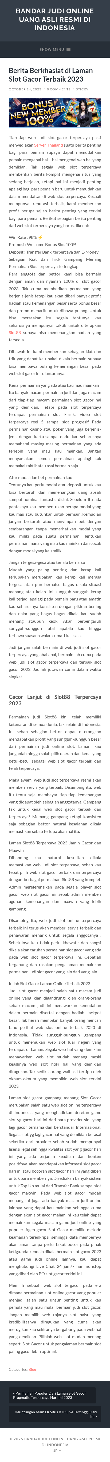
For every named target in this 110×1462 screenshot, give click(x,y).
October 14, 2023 (25, 89)
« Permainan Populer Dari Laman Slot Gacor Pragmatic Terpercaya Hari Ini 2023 (49, 1395)
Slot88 (15, 332)
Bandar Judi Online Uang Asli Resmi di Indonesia (55, 19)
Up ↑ (57, 1451)
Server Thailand (48, 144)
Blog (32, 1369)
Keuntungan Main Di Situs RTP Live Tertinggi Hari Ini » (56, 1414)
